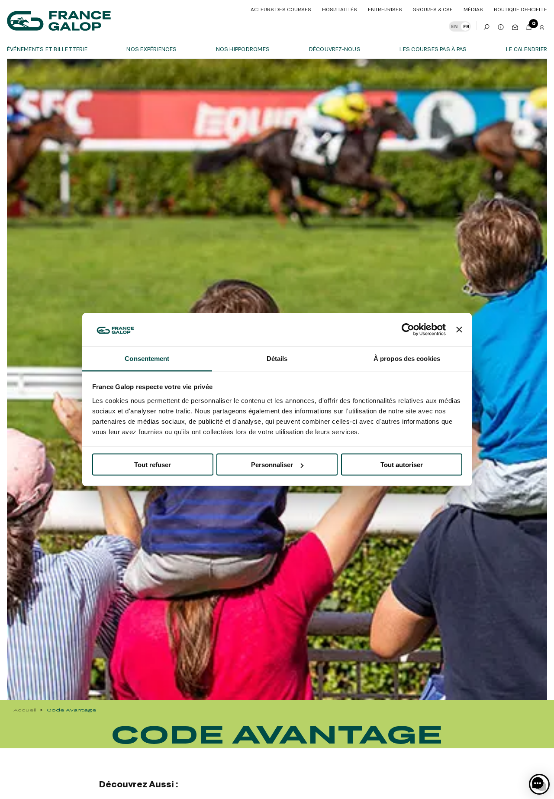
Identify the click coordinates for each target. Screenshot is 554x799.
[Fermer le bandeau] (459, 330)
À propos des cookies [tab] (407, 358)
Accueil (24, 710)
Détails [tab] (277, 358)
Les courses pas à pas (433, 49)
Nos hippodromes (243, 49)
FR (466, 26)
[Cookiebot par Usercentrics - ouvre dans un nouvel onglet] (408, 329)
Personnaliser (272, 464)
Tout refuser (152, 464)
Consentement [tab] (147, 358)
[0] (528, 25)
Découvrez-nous (335, 49)
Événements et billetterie (47, 49)
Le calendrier (526, 49)
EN (454, 26)
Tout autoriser (401, 464)
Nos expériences (151, 49)
